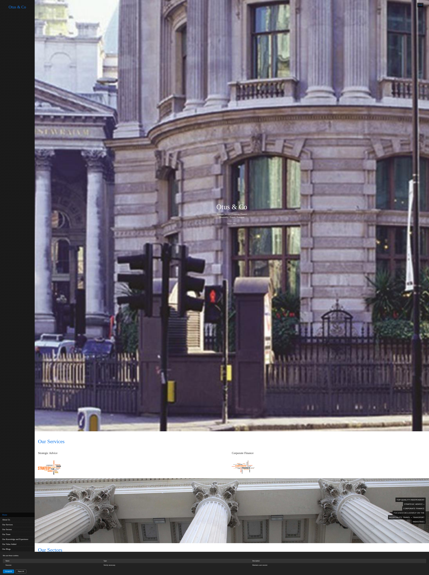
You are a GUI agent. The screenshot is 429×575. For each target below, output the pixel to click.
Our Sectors (50, 550)
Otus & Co (17, 7)
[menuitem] (17, 514)
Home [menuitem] (420, 5)
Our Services (51, 441)
